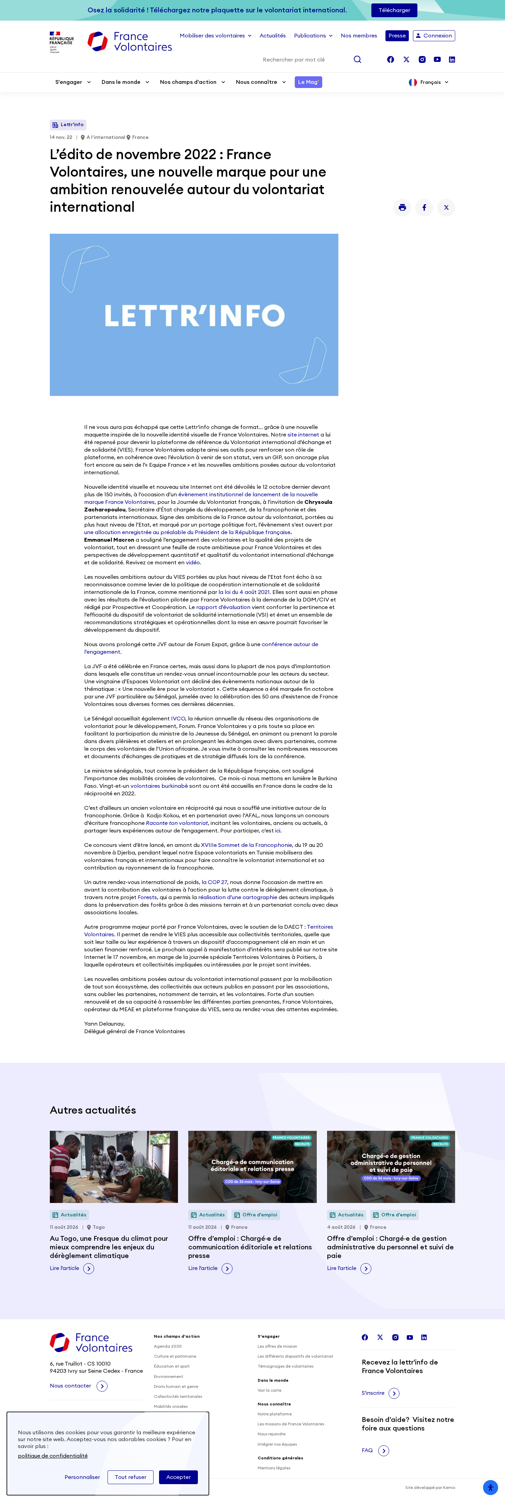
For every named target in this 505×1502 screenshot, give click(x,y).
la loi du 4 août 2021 (244, 592)
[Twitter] (446, 208)
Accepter (178, 1477)
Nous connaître (256, 82)
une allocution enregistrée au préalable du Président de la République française (188, 532)
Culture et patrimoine (175, 1356)
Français (430, 82)
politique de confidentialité (53, 1456)
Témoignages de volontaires (285, 1366)
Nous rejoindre (271, 1434)
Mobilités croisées (171, 1406)
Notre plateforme (275, 1414)
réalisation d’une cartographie (237, 897)
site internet (303, 435)
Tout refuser (130, 1477)
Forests (147, 897)
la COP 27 (214, 882)
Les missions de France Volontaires (291, 1424)
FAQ (368, 1450)
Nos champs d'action (188, 82)
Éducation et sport (172, 1366)
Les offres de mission (277, 1346)
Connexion (438, 35)
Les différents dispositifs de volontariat (295, 1356)
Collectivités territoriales (178, 1396)
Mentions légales (274, 1468)
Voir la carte (269, 1390)
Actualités (273, 35)
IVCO (178, 718)
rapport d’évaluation (223, 607)
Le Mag (308, 82)
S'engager (68, 82)
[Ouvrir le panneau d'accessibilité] (490, 1487)
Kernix (449, 1488)
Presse (397, 35)
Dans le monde (121, 82)
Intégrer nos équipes (277, 1444)
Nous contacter (71, 1386)
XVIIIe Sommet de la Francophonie (246, 845)
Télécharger (394, 10)
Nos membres (359, 35)
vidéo (192, 562)
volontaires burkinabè (159, 786)
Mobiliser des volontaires (212, 35)
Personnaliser (82, 1477)
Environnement (168, 1376)
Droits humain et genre (176, 1386)
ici (277, 830)
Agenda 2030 (168, 1346)
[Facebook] (424, 208)
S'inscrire (373, 1393)
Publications (310, 35)
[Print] (402, 208)
